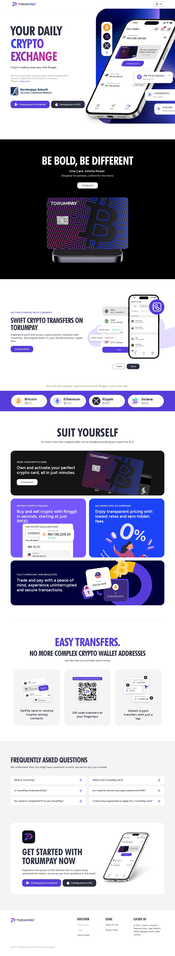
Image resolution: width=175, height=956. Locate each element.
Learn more (24, 81)
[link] (83, 888)
